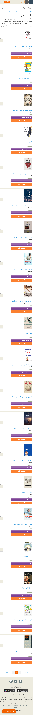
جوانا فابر (30, 80)
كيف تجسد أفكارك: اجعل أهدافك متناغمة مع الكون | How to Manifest (21, 205)
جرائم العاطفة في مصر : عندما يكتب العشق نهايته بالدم (21, 110)
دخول (2, 1)
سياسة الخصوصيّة (20, 712)
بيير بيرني (30, 239)
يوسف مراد (30, 494)
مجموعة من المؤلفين (28, 303)
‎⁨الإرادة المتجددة (28, 556)
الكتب (30, 12)
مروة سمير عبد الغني (28, 143)
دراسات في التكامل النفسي (24, 492)
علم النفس (9, 12)
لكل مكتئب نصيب (27, 142)
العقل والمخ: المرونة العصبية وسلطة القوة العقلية (21, 397)
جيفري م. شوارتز (28, 398)
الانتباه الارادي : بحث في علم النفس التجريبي (21, 524)
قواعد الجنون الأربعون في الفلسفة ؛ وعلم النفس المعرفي (21, 651)
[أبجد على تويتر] (15, 681)
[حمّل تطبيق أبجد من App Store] (22, 690)
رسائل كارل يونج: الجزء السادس (23, 588)
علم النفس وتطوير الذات (20, 12)
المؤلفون (15, 707)
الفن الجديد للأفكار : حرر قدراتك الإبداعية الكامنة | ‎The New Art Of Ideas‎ (21, 620)
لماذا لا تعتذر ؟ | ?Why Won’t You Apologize (21, 174)
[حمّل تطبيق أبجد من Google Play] (10, 690)
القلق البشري (28, 333)
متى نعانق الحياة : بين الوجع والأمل (23, 428)
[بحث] (2, 8)
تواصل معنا (22, 705)
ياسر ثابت (30, 112)
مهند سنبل (30, 653)
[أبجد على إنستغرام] (11, 681)
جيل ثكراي (30, 207)
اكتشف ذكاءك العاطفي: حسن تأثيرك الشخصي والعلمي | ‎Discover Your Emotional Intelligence (21, 46)
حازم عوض (30, 271)
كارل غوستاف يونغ (28, 589)
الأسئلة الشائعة (15, 705)
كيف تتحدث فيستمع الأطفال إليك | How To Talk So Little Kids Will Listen (21, 78)
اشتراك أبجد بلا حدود (6, 705)
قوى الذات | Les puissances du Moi (22, 460)
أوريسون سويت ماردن (28, 557)
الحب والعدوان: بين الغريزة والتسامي (22, 237)
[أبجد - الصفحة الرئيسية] (23, 2)
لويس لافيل (30, 462)
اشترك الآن (21, 57)
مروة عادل (30, 430)
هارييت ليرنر (30, 175)
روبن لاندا (30, 621)
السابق (26, 672)
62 (10, 672)
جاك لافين (30, 334)
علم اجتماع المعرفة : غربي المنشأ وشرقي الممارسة (21, 301)
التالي (6, 672)
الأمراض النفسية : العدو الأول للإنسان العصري (21, 269)
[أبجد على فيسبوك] (20, 681)
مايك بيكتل (30, 366)
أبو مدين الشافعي (28, 526)
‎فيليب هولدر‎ (30, 48)
